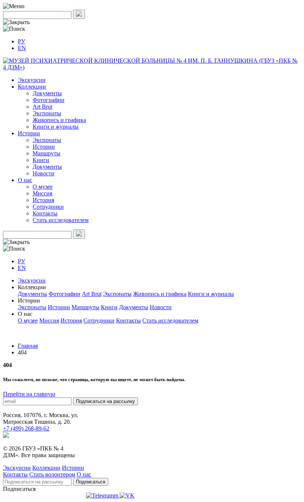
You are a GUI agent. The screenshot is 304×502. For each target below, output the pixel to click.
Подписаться (90, 482)
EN (22, 48)
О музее (43, 187)
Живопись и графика (59, 120)
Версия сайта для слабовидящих (44, 495)
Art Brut (42, 106)
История (43, 200)
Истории (29, 133)
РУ (21, 41)
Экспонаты (47, 113)
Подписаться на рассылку (105, 401)
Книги (41, 160)
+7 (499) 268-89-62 (26, 428)
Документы (47, 93)
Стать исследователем (61, 220)
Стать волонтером (52, 474)
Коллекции (32, 86)
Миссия (42, 193)
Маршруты (46, 153)
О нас (25, 180)
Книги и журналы (56, 126)
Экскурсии (32, 80)
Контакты (45, 213)
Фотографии (49, 100)
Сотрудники (48, 207)
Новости (43, 173)
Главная (28, 346)
